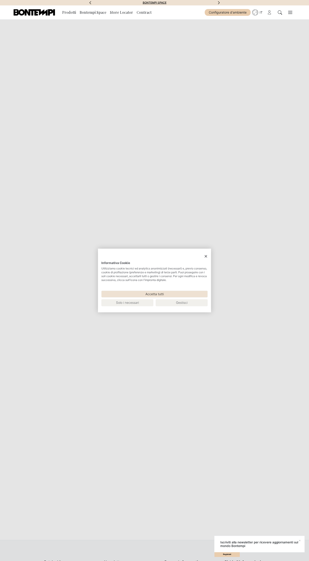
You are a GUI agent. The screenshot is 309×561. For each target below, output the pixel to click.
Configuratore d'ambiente (228, 12)
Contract (144, 12)
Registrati (227, 554)
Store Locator (121, 12)
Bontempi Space (154, 2)
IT (261, 12)
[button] (90, 2)
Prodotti (69, 12)
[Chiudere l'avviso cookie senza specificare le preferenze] (206, 256)
